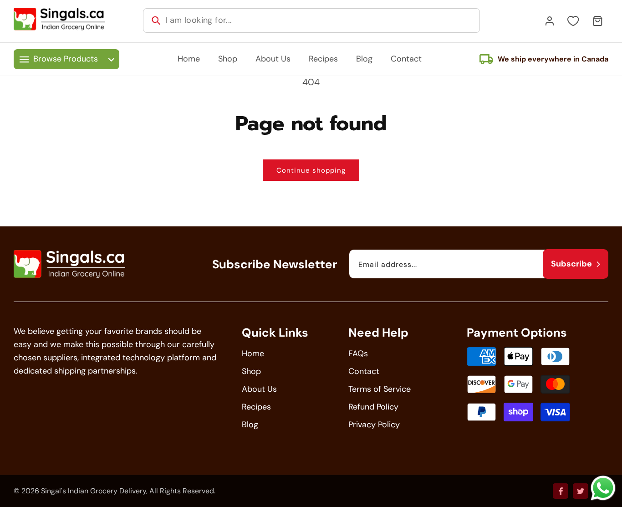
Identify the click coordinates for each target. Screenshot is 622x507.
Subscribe (571, 263)
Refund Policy (373, 406)
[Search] (156, 20)
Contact (363, 371)
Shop (251, 371)
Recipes (256, 406)
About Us (259, 389)
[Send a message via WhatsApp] (603, 488)
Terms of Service (379, 389)
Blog (250, 424)
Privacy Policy (374, 424)
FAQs (358, 353)
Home (253, 353)
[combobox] (311, 20)
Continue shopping (311, 170)
